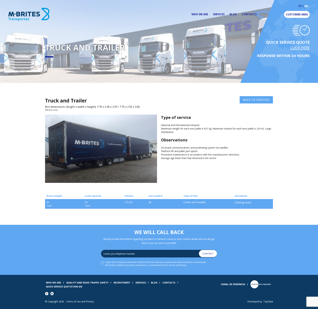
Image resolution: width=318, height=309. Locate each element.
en (306, 6)
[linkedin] (52, 294)
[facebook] (47, 294)
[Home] (44, 14)
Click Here (300, 47)
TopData (268, 301)
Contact (207, 253)
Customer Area (297, 14)
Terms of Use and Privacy (174, 265)
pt (300, 6)
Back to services (256, 100)
